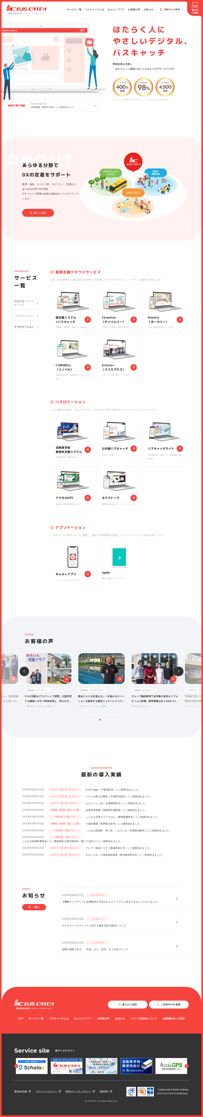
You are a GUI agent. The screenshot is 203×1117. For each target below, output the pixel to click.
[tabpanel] (101, 680)
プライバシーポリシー (46, 1091)
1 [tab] (87, 720)
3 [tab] (93, 720)
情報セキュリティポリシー (78, 1091)
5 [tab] (100, 720)
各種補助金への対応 (174, 1018)
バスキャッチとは (95, 9)
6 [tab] (103, 720)
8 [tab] (109, 720)
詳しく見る (40, 212)
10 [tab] (116, 720)
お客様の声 (134, 9)
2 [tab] (90, 720)
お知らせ (148, 9)
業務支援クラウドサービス (24, 303)
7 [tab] (106, 720)
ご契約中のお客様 (171, 9)
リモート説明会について (143, 1018)
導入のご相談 (195, 11)
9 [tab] (112, 720)
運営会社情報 (20, 1091)
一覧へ (36, 907)
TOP (20, 1018)
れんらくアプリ (116, 9)
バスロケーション (24, 315)
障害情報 (104, 1091)
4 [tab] (97, 720)
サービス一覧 (74, 9)
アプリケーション (24, 326)
